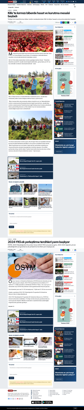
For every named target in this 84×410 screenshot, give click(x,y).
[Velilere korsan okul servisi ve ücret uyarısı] (45, 353)
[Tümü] (74, 27)
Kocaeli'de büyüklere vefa (68, 39)
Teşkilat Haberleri (21, 4)
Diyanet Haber (12, 4)
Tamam (75, 408)
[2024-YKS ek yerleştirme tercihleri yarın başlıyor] (30, 266)
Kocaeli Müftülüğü (68, 36)
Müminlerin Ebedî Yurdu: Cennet (69, 33)
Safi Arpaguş (36, 4)
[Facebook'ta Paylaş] (61, 22)
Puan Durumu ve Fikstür (37, 395)
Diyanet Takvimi (68, 30)
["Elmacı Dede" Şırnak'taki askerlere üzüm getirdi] (30, 187)
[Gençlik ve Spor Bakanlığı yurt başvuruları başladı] (30, 353)
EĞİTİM (14, 239)
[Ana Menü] (75, 7)
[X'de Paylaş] (63, 22)
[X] (13, 399)
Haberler (10, 10)
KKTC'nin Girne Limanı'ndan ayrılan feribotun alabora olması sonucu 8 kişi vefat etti (45, 194)
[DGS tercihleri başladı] (30, 341)
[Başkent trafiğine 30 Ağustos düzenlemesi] (30, 201)
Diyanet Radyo (52, 391)
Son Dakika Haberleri (37, 398)
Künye (51, 395)
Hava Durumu (35, 391)
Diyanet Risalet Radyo (54, 393)
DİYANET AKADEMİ (68, 54)
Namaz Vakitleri (36, 393)
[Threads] (22, 399)
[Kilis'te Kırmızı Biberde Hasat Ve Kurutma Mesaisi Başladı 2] (30, 80)
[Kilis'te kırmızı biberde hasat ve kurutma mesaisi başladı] (30, 38)
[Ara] (75, 2)
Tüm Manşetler (36, 397)
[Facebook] (11, 399)
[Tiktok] (20, 399)
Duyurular (57, 4)
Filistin (42, 4)
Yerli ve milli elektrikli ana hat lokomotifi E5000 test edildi (69, 51)
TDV (46, 4)
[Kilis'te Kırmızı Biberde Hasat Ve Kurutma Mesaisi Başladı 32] (30, 125)
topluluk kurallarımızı (20, 231)
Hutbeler (51, 4)
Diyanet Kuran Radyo (67, 391)
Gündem (29, 4)
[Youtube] (18, 399)
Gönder (11, 226)
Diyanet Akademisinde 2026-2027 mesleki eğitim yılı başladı (69, 57)
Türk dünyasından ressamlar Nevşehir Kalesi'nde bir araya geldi (45, 207)
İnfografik (11, 7)
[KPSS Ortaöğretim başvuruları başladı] (45, 341)
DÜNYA (66, 42)
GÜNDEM (15, 10)
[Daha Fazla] (68, 22)
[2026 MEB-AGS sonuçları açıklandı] (16, 353)
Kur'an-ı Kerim (64, 4)
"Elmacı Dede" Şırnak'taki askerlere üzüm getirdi (69, 63)
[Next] (9, 399)
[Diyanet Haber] (12, 1)
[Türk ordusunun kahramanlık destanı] (16, 201)
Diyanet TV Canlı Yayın (67, 390)
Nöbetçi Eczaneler (36, 390)
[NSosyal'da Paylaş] (57, 22)
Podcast (17, 7)
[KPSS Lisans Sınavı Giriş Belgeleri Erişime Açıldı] (16, 341)
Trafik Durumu (35, 394)
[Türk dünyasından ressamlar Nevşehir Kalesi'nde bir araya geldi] (45, 201)
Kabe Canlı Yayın (66, 393)
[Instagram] (15, 399)
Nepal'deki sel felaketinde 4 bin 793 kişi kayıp (69, 45)
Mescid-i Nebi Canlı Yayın (55, 394)
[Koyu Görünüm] (74, 4)
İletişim (64, 394)
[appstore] (36, 402)
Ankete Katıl (59, 151)
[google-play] (47, 402)
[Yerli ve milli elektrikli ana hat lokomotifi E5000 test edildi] (16, 187)
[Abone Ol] (75, 22)
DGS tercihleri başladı (29, 346)
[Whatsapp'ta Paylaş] (66, 22)
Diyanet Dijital (52, 390)
